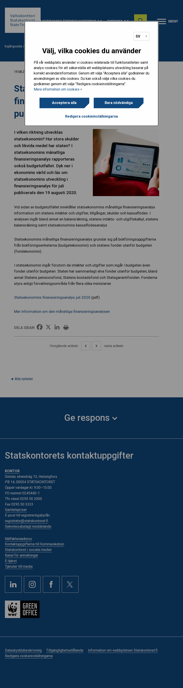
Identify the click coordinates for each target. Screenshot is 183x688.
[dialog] (91, 73)
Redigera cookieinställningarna (91, 116)
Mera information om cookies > (58, 89)
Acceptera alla (64, 103)
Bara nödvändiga (119, 103)
